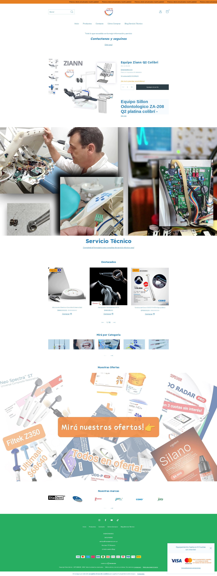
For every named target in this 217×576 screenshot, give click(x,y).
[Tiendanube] (108, 564)
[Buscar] (72, 12)
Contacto (99, 23)
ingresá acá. (137, 567)
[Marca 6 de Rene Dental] (160, 499)
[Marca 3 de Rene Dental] (98, 499)
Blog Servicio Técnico (134, 23)
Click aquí (108, 45)
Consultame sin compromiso (191, 568)
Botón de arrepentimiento (150, 567)
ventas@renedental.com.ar (108, 541)
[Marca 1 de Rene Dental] (56, 497)
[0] (166, 12)
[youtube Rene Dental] (112, 520)
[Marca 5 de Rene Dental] (139, 499)
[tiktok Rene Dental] (118, 520)
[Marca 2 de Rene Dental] (77, 499)
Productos (87, 23)
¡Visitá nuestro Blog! (108, 549)
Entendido (141, 574)
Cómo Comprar (114, 23)
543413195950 (108, 534)
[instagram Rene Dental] (99, 520)
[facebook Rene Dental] (105, 520)
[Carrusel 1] (108, 427)
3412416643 (108, 537)
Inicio (77, 23)
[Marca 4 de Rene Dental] (119, 499)
